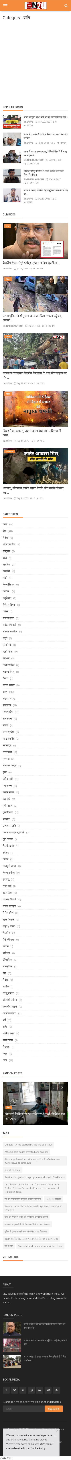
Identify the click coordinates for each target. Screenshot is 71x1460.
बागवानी (6, 819)
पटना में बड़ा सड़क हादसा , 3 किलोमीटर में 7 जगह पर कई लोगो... (45, 153)
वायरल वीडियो (9, 899)
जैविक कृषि (8, 778)
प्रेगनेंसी (7, 644)
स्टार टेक (7, 892)
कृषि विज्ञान (8, 812)
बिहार (5, 698)
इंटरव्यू (6, 879)
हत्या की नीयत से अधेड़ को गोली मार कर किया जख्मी (26, 1217)
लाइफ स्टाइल (9, 906)
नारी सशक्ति (8, 664)
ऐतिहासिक (7, 959)
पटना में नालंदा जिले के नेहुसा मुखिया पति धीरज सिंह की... (46, 192)
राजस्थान (7, 718)
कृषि (5, 772)
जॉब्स (5, 611)
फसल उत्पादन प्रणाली (13, 832)
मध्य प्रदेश (8, 711)
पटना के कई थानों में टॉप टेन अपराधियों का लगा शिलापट (27, 1224)
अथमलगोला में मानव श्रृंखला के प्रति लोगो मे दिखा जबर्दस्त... (45, 1358)
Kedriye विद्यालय (53, 1198)
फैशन (5, 678)
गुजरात (6, 758)
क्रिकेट (6, 564)
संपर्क (60, 1442)
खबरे (5, 524)
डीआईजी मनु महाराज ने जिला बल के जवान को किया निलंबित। (44, 172)
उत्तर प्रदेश (8, 731)
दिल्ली (5, 725)
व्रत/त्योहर (8, 1040)
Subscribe (53, 1408)
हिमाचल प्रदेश (10, 765)
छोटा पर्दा (7, 886)
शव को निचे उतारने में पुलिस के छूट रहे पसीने (23, 1198)
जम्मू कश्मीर (8, 738)
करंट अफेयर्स (9, 624)
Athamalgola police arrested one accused (26, 1151)
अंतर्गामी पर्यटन (10, 999)
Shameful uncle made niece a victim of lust (40, 1246)
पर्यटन (6, 946)
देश (4, 530)
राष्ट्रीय (6, 551)
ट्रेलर (6, 852)
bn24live (28, 121)
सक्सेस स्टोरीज (10, 631)
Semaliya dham (13, 1170)
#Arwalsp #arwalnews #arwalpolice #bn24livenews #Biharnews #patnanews (32, 1161)
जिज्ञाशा (6, 1046)
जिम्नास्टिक (8, 584)
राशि (5, 1026)
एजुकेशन (7, 597)
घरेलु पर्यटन (8, 993)
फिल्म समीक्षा (9, 872)
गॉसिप (5, 859)
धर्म (4, 1019)
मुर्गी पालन (7, 805)
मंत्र (5, 1053)
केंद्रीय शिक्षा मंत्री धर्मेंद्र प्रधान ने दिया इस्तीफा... (31, 263)
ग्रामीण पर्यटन (9, 1013)
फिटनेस (6, 932)
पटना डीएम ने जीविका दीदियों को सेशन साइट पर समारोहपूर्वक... (44, 1326)
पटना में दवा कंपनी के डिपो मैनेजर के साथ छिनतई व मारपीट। (46, 136)
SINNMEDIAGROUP (34, 160)
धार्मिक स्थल (9, 1033)
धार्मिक (6, 986)
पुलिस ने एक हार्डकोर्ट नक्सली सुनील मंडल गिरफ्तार (26, 1231)
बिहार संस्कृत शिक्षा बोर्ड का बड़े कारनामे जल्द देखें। (46, 117)
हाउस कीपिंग (9, 685)
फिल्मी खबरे (8, 845)
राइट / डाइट (9, 926)
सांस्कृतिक (7, 966)
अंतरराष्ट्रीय (9, 544)
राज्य (5, 691)
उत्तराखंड (7, 752)
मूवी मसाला (8, 839)
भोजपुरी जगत (9, 865)
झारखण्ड (7, 705)
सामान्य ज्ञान (8, 618)
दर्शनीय (6, 953)
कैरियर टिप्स (9, 604)
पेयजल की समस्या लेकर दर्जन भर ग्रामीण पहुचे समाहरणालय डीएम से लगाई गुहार (33, 1208)
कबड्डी (6, 571)
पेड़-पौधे (6, 798)
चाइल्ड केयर (8, 671)
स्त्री (5, 638)
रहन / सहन (8, 919)
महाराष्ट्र (7, 745)
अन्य (5, 1060)
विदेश (5, 537)
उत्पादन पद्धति (9, 825)
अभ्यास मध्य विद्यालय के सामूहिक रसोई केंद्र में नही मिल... (45, 1342)
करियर (6, 591)
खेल (5, 557)
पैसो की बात (8, 939)
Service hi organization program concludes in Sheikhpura (35, 1177)
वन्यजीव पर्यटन (10, 1006)
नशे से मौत (9, 1246)
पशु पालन (7, 785)
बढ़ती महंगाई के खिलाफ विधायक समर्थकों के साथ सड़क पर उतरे (31, 1238)
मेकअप (6, 658)
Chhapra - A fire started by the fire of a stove (28, 1144)
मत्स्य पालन (8, 792)
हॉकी (5, 577)
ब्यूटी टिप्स (8, 651)
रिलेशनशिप (8, 912)
